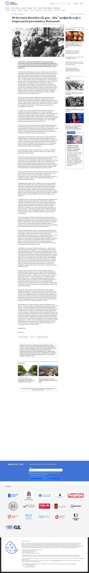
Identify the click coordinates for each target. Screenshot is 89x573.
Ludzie (63, 10)
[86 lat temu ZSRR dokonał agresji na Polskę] (75, 87)
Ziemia (39, 8)
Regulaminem (49, 388)
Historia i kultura (18, 14)
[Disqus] (38, 410)
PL (80, 3)
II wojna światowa (23, 336)
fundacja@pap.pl (56, 560)
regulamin (36, 472)
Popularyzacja (38, 10)
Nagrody (26, 10)
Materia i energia (47, 8)
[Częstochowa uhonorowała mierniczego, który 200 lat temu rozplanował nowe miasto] (27, 374)
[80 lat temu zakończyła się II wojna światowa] (75, 104)
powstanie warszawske (42, 336)
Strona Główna (73, 14)
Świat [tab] (82, 29)
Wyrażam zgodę (29, 565)
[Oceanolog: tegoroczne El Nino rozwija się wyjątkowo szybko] (75, 57)
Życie (34, 8)
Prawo (31, 10)
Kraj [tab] (79, 29)
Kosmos (7, 8)
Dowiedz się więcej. (72, 563)
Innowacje (19, 10)
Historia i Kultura (15, 8)
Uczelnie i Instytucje (10, 10)
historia (32, 336)
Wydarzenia (57, 10)
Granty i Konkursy (48, 10)
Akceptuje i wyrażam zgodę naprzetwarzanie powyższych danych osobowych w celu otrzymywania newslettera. (45, 473)
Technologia (56, 8)
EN (83, 3)
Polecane (71, 132)
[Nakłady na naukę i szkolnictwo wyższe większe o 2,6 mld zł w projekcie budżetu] (75, 151)
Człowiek (23, 8)
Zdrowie (30, 8)
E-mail (30, 467)
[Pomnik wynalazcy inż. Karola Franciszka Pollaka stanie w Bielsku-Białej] (48, 374)
